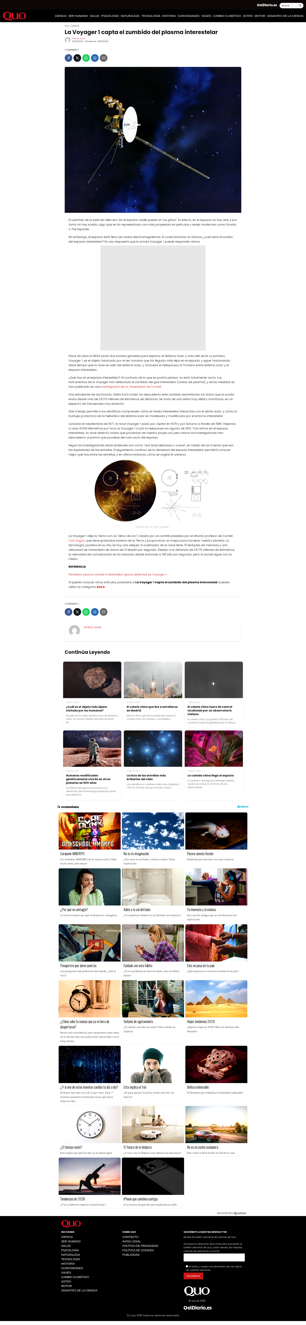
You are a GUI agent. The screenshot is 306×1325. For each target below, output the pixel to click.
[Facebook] (68, 58)
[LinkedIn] (95, 58)
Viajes (206, 16)
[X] (77, 58)
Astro (248, 16)
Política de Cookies (138, 1250)
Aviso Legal (131, 1241)
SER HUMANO (78, 16)
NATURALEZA (130, 16)
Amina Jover (78, 38)
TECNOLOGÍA (151, 16)
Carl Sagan (77, 540)
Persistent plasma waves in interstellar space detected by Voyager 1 (118, 574)
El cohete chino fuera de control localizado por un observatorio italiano (210, 710)
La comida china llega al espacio (211, 775)
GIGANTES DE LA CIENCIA (285, 16)
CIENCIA (60, 16)
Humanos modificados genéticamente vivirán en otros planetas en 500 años (88, 779)
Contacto (130, 1237)
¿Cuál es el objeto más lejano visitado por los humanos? (86, 708)
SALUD (94, 16)
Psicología (110, 16)
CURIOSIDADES (189, 16)
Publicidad (131, 1254)
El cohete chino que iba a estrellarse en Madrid (152, 708)
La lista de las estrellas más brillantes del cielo (146, 777)
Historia (169, 16)
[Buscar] (300, 5)
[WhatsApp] (86, 58)
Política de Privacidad (140, 1245)
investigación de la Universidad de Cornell (131, 387)
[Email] (103, 58)
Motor (260, 16)
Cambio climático (227, 16)
